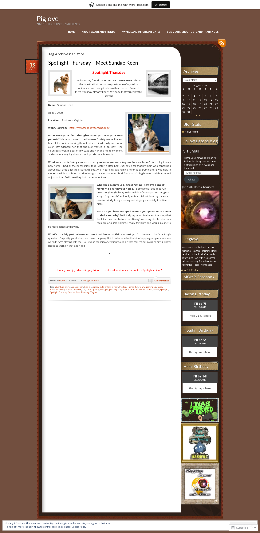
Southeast (140, 289)
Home (71, 31)
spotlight (164, 289)
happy (160, 287)
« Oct (199, 115)
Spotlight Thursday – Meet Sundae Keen (93, 63)
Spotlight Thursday (90, 280)
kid (83, 289)
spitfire (149, 289)
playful (126, 289)
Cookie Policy (79, 526)
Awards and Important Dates (141, 31)
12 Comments (161, 280)
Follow (191, 179)
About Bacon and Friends (98, 31)
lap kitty (95, 289)
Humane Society (57, 289)
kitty (88, 289)
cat (90, 287)
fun (136, 287)
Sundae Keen (74, 292)
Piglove (48, 18)
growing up (151, 287)
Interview (77, 289)
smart (132, 289)
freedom (122, 287)
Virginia (93, 292)
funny (142, 287)
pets (111, 289)
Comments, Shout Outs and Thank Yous (193, 31)
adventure (59, 287)
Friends (131, 287)
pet (106, 289)
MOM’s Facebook (198, 276)
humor (69, 289)
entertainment (111, 287)
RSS (221, 44)
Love (102, 289)
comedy (96, 287)
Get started (161, 4)
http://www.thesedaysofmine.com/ (89, 127)
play (119, 289)
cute (102, 287)
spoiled (156, 289)
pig (115, 289)
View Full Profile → (191, 270)
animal (68, 287)
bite (86, 287)
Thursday (85, 292)
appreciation (77, 287)
